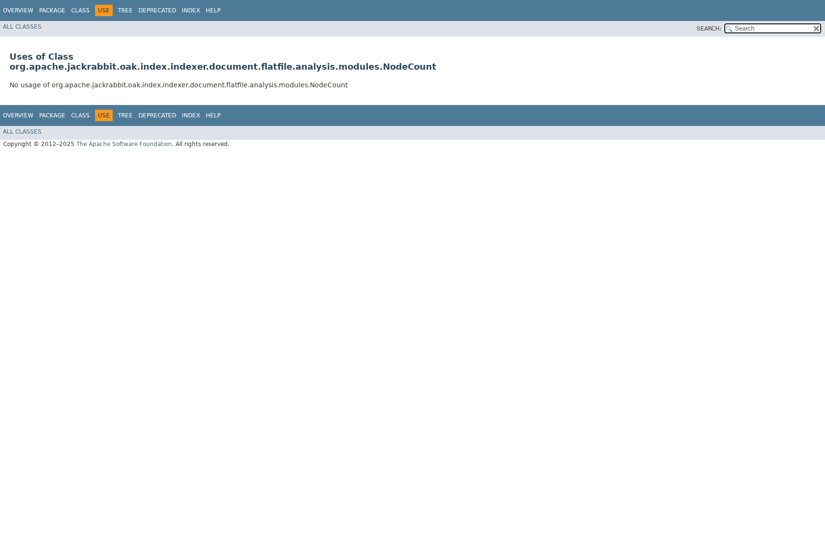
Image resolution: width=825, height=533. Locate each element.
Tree (125, 10)
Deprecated (157, 10)
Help (213, 10)
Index (191, 10)
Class (80, 10)
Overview (18, 10)
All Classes (22, 26)
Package (52, 10)
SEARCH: (709, 28)
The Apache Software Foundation (124, 144)
